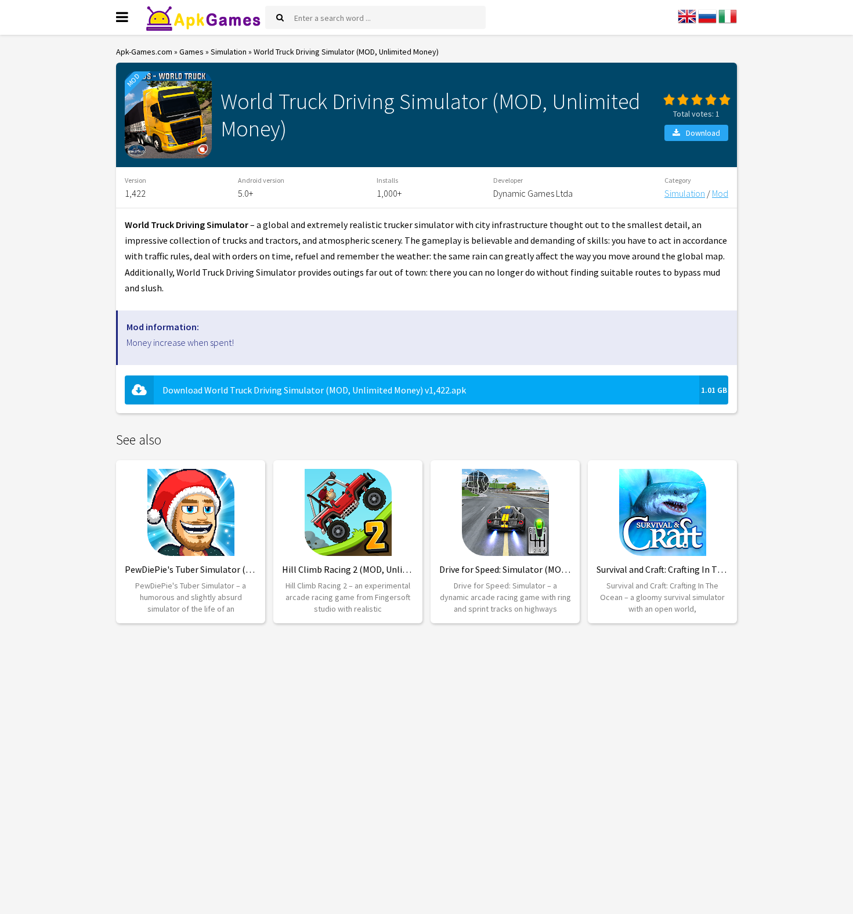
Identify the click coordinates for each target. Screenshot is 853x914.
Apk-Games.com (144, 51)
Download (703, 133)
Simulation (229, 51)
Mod (720, 193)
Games (191, 51)
